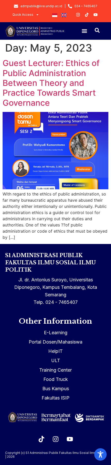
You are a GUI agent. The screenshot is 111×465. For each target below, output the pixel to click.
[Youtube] (69, 439)
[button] (84, 31)
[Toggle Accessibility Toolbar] (100, 454)
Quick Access (22, 15)
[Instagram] (55, 439)
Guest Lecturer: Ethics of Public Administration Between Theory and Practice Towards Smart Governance (51, 83)
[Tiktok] (41, 439)
